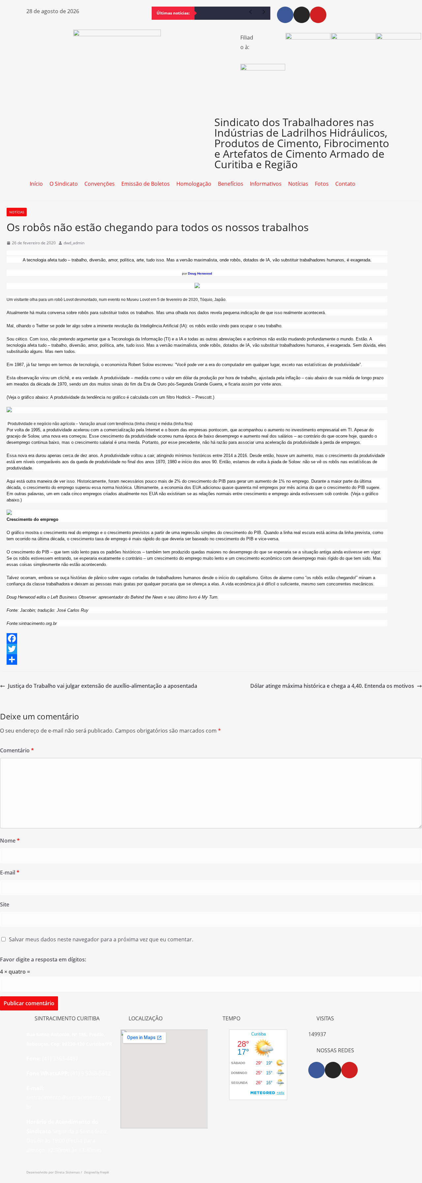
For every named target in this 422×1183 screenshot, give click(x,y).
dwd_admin (74, 243)
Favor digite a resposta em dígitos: (43, 959)
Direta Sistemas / (69, 1172)
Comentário (17, 750)
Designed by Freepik (96, 1172)
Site (4, 904)
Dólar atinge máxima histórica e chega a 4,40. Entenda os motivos (332, 685)
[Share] (211, 659)
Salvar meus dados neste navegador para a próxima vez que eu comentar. (101, 939)
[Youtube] (318, 15)
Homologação (193, 183)
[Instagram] (301, 15)
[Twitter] (211, 649)
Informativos (266, 183)
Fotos (322, 183)
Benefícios (230, 183)
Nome (10, 840)
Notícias (298, 183)
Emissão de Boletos (145, 183)
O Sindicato (63, 183)
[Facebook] (285, 15)
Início (36, 183)
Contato (345, 183)
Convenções (99, 183)
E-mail (9, 872)
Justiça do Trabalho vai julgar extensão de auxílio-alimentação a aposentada (102, 685)
